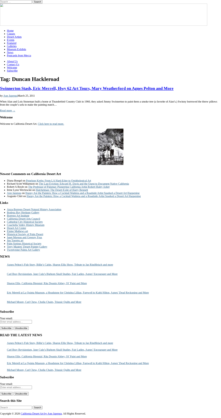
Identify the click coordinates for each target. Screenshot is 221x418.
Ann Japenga (10, 95)
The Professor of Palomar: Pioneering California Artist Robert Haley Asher (69, 186)
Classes (11, 33)
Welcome (12, 67)
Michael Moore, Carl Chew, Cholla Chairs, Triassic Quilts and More (44, 301)
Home (10, 30)
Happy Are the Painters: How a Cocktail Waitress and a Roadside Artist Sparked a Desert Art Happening (82, 193)
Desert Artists (14, 36)
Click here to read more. (51, 123)
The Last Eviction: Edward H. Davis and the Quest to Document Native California (84, 183)
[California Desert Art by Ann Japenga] (103, 24)
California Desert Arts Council (23, 218)
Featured (11, 43)
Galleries (12, 46)
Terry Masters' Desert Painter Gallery (27, 246)
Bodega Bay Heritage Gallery (23, 212)
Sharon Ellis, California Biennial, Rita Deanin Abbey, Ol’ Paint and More (47, 283)
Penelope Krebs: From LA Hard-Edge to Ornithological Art (58, 180)
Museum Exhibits (16, 49)
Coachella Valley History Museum (25, 224)
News (10, 52)
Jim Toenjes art (15, 240)
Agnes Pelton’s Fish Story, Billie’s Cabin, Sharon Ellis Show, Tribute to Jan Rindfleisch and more (60, 264)
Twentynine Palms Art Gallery (23, 249)
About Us (12, 61)
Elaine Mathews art (17, 231)
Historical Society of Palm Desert (25, 234)
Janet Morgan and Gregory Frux (24, 237)
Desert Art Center (16, 228)
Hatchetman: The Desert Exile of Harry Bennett (62, 189)
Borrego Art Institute (18, 215)
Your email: (6, 318)
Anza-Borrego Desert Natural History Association (34, 209)
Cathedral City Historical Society (25, 221)
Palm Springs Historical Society (24, 243)
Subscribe (12, 70)
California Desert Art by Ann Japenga (41, 413)
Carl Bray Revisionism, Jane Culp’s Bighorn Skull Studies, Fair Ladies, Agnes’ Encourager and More (62, 274)
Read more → (7, 110)
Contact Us (13, 64)
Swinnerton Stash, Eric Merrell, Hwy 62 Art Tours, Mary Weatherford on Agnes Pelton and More (87, 88)
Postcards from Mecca (19, 55)
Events (10, 39)
